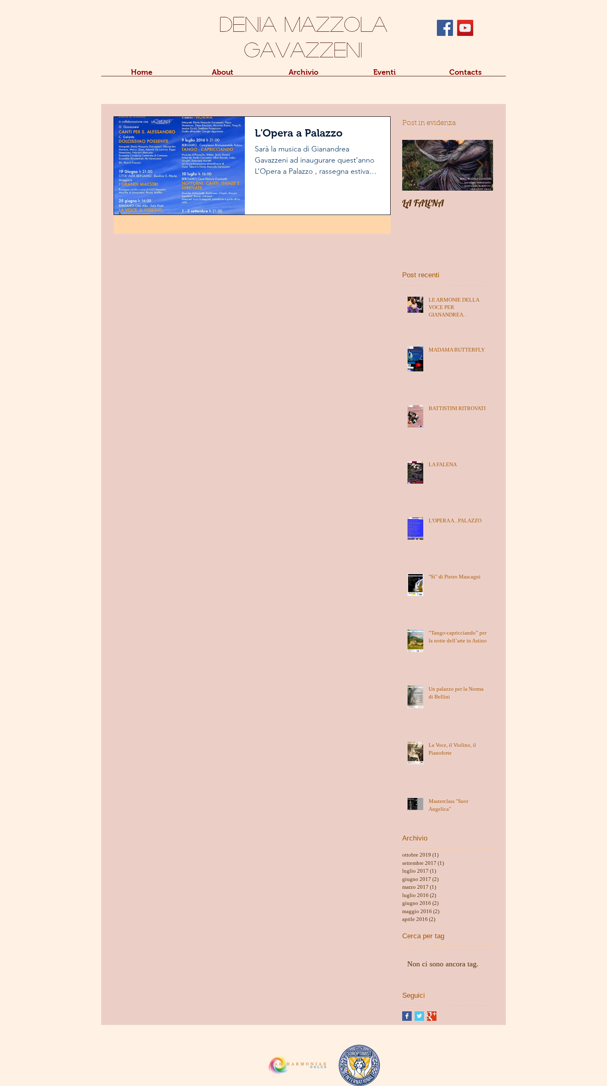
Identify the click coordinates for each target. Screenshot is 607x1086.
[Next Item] (480, 165)
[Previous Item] (415, 165)
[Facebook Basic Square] (407, 1016)
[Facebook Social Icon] (445, 28)
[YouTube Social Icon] (465, 28)
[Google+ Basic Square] (431, 1016)
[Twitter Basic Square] (419, 1016)
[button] (222, 74)
